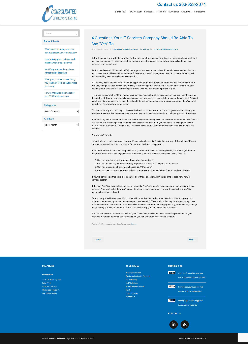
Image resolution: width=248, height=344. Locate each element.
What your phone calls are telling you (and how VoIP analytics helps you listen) (61, 83)
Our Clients (173, 11)
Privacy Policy (200, 339)
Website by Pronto (186, 339)
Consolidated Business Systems (125, 49)
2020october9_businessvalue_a (165, 49)
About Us (185, 11)
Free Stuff (161, 11)
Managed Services (133, 273)
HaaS (128, 290)
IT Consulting (131, 280)
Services (148, 11)
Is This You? (120, 11)
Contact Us (199, 11)
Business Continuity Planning (138, 276)
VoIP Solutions (132, 283)
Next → (192, 239)
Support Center (132, 293)
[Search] (75, 33)
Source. (134, 224)
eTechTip (145, 49)
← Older (97, 239)
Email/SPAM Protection (135, 287)
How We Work (135, 11)
